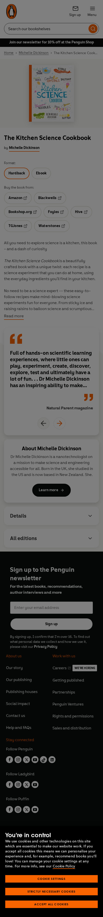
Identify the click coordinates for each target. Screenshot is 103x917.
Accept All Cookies (51, 904)
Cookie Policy (64, 866)
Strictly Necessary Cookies (52, 891)
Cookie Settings (52, 879)
